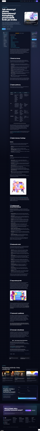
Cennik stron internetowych (21, 419)
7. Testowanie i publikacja (5, 43)
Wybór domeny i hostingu (14, 38)
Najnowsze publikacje (33, 419)
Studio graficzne (26, 418)
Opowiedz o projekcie (28, 410)
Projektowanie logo (27, 419)
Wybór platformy (13, 37)
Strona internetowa (7, 5)
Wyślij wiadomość (27, 398)
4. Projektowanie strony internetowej (5, 40)
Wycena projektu (26, 422)
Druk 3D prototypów (14, 419)
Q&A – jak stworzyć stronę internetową (15, 47)
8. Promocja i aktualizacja (5, 44)
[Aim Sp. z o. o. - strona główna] (4, 1)
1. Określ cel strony (5, 34)
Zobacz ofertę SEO (34, 39)
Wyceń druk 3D (33, 410)
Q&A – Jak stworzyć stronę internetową (5, 46)
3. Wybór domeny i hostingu (5, 36)
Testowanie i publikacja (13, 45)
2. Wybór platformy (5, 35)
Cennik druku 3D (14, 422)
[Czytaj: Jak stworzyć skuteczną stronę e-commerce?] (32, 377)
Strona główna (3, 5)
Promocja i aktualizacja (13, 46)
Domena (12, 39)
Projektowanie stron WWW (21, 418)
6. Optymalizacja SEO (5, 42)
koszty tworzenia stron (23, 197)
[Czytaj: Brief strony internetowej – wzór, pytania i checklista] (8, 377)
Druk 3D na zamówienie (15, 418)
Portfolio (32, 418)
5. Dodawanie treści (5, 41)
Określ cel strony (13, 36)
